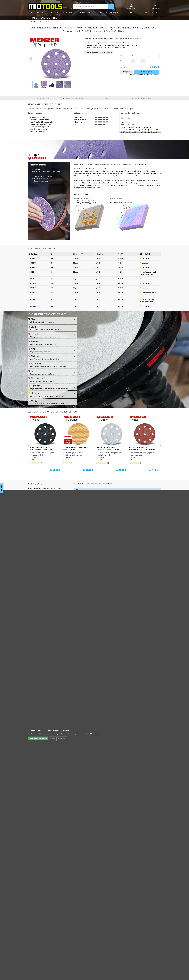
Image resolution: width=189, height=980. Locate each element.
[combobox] (90, 6)
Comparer (126, 71)
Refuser (53, 738)
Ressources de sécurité (143, 98)
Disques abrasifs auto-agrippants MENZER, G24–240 (142, 448)
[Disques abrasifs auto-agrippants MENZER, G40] (45, 430)
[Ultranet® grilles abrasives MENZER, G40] (78, 430)
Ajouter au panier (146, 71)
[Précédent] (31, 58)
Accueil (30, 22)
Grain (121, 55)
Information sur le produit (40, 98)
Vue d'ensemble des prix (74, 98)
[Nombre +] (143, 61)
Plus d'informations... (98, 734)
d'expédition (155, 74)
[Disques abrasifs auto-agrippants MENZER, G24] (144, 430)
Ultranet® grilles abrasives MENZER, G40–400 (76, 448)
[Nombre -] (133, 61)
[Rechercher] (111, 6)
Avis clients (104, 98)
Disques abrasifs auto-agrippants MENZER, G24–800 (42, 448)
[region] (55, 62)
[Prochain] (79, 58)
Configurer (62, 738)
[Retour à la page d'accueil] (45, 6)
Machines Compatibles (129, 113)
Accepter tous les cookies (38, 738)
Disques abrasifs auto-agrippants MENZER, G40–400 (108, 448)
